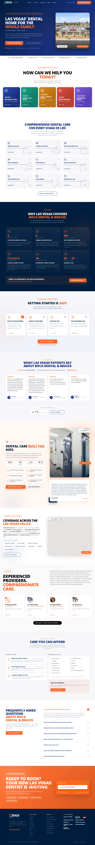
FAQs (30, 830)
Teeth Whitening (50, 826)
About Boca (31, 817)
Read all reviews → (72, 370)
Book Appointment (85, 2)
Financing (31, 828)
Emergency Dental (50, 828)
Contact (31, 835)
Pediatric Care (49, 830)
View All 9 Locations (12, 555)
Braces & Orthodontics (51, 819)
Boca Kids (42, 2)
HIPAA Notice (83, 842)
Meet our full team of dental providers (46, 623)
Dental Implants (50, 824)
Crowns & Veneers (50, 833)
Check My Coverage (57, 690)
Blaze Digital (35, 842)
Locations (36, 2)
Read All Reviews (56, 412)
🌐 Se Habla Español (70, 2)
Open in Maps (85, 552)
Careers (31, 833)
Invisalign (48, 821)
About (48, 2)
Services (29, 2)
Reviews (54, 2)
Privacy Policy (76, 842)
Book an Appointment (14, 43)
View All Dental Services (47, 193)
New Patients (32, 824)
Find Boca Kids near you (15, 487)
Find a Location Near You (34, 43)
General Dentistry (50, 817)
